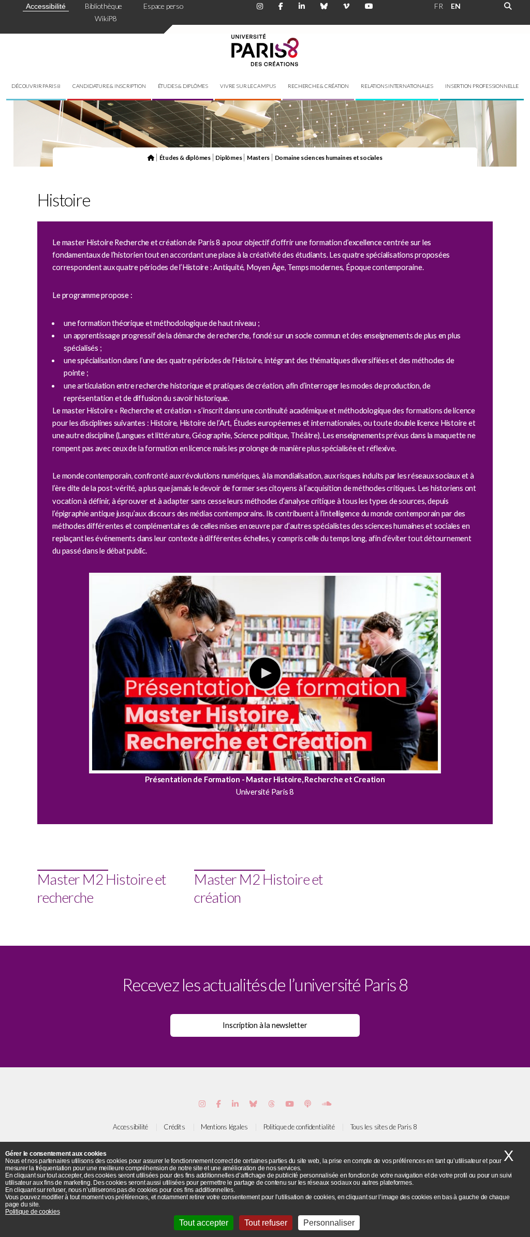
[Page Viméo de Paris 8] (346, 6)
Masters (258, 157)
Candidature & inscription (109, 86)
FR (438, 6)
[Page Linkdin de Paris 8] (301, 6)
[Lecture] (265, 673)
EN (456, 6)
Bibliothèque (103, 6)
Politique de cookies (32, 1211)
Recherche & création (318, 86)
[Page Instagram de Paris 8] (260, 6)
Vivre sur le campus (248, 86)
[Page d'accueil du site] (151, 157)
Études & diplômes (183, 86)
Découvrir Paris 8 (35, 86)
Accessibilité (46, 6)
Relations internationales (397, 86)
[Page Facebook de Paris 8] (280, 6)
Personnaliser (329, 1222)
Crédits (174, 1127)
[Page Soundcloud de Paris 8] (326, 1103)
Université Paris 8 (265, 791)
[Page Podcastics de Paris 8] (307, 1103)
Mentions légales (224, 1127)
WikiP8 (105, 18)
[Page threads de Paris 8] (271, 1103)
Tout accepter (203, 1222)
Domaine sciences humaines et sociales (328, 157)
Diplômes (228, 157)
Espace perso (163, 6)
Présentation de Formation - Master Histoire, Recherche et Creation (265, 779)
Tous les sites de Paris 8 (384, 1127)
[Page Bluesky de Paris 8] (324, 6)
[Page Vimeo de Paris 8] (235, 1103)
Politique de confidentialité (299, 1127)
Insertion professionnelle (482, 86)
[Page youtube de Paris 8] (369, 6)
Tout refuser (265, 1222)
